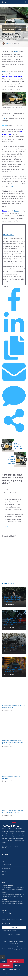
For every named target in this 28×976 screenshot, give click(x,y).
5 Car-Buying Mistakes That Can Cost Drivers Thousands (12, 599)
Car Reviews (6, 965)
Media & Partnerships (17, 948)
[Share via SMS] (14, 407)
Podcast (4, 871)
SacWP (21, 941)
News (3, 861)
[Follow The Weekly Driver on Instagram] (6, 913)
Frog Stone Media (14, 943)
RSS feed (10, 934)
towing (16, 211)
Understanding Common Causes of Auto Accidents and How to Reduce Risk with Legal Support (12, 742)
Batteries (4, 899)
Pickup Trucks (16, 29)
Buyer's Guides (6, 868)
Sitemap (17, 934)
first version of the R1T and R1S (12, 76)
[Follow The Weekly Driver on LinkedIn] (10, 913)
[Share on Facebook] (14, 310)
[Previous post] (2, 445)
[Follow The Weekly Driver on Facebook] (3, 913)
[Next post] (25, 459)
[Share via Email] (14, 383)
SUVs (3, 874)
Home (3, 961)
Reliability (18, 965)
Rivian (16, 51)
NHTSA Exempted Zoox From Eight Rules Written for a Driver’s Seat (13, 669)
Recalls (4, 892)
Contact (9, 948)
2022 (12, 186)
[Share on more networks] (14, 431)
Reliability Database (7, 885)
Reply (6, 526)
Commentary (13, 969)
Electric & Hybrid (6, 864)
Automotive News (9, 27)
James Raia (8, 43)
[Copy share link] (14, 359)
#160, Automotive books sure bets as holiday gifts (11, 459)
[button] (25, 2)
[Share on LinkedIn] (14, 335)
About (3, 948)
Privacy (25, 948)
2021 (4, 118)
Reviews (4, 858)
